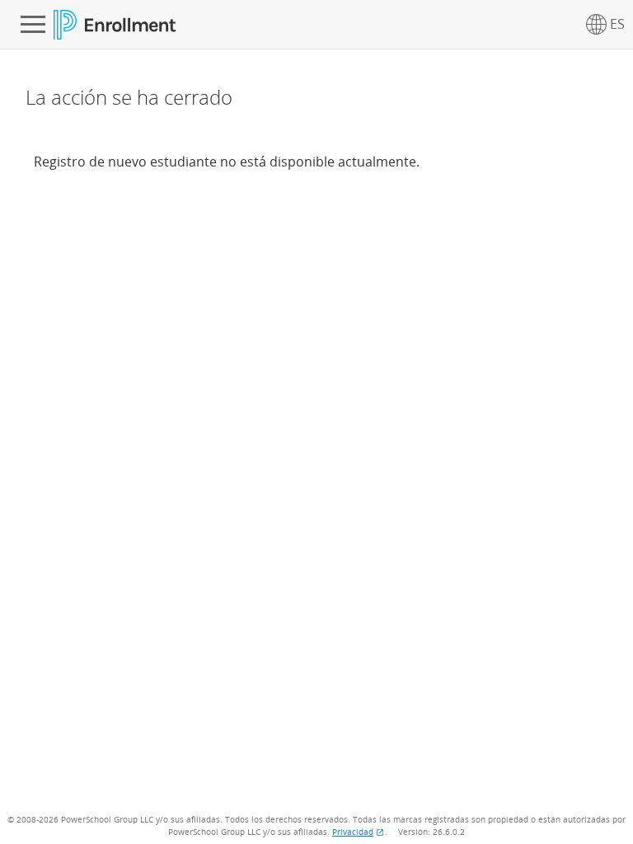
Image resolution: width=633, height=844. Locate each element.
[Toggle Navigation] (33, 24)
